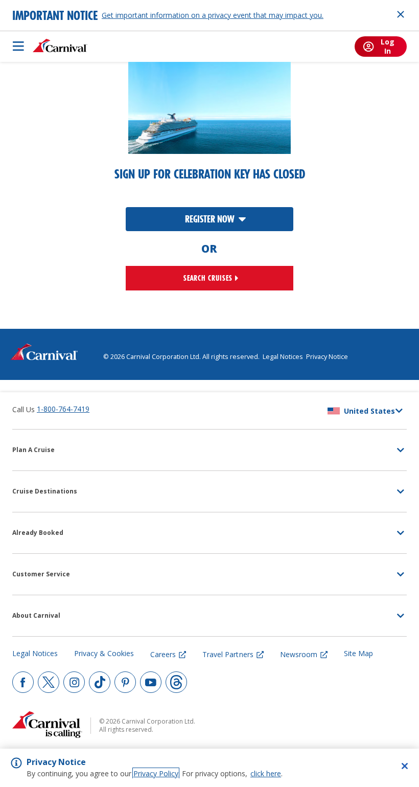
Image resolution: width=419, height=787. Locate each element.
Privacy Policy (155, 773)
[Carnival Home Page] (60, 46)
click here (265, 773)
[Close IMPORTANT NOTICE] (400, 14)
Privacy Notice (327, 356)
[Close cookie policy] (405, 766)
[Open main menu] (18, 46)
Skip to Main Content (45, 5)
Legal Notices (283, 356)
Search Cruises (207, 278)
